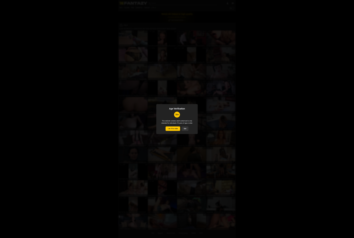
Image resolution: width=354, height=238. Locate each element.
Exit (185, 128)
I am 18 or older (173, 128)
